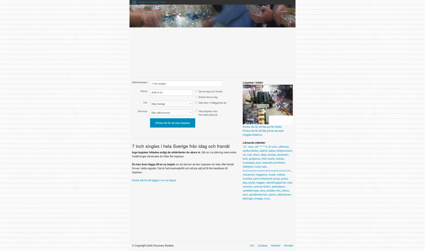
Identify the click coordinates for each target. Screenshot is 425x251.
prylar (252, 182)
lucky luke (261, 166)
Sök (163, 2)
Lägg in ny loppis (149, 2)
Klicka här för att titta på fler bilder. (262, 127)
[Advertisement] (212, 50)
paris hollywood (262, 178)
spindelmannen (258, 194)
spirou (272, 194)
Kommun (142, 111)
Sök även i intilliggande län (213, 102)
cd (244, 154)
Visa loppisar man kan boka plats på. (208, 112)
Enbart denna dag (208, 97)
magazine (261, 174)
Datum (143, 91)
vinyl (267, 198)
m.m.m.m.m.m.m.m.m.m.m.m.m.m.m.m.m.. (267, 170)
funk (245, 158)
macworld (248, 174)
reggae (260, 182)
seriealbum (278, 186)
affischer (284, 147)
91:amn (273, 147)
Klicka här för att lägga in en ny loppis (154, 180)
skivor (285, 190)
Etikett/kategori (139, 82)
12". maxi (248, 147)
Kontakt (288, 245)
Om (252, 245)
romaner (247, 186)
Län (145, 102)
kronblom (279, 162)
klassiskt (267, 162)
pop (245, 182)
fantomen (282, 154)
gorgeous (254, 158)
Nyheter (275, 245)
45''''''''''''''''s (261, 147)
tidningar (248, 198)
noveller (247, 178)
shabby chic (274, 190)
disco (256, 154)
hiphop (280, 158)
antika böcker (250, 150)
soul (245, 194)
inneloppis (249, 162)
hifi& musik (267, 158)
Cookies (262, 245)
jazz (258, 162)
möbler (281, 174)
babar (272, 150)
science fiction (262, 186)
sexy (262, 190)
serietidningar (251, 190)
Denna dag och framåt (210, 91)
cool (249, 154)
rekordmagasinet (276, 182)
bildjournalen (284, 150)
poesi (284, 178)
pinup (276, 178)
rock (289, 182)
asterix (263, 150)
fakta (263, 154)
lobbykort (248, 166)
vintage (258, 198)
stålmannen (284, 194)
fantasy (272, 154)
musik (271, 174)
